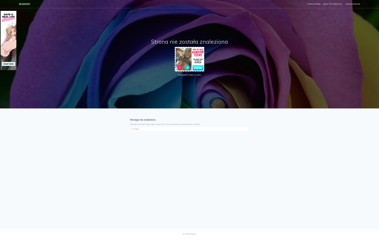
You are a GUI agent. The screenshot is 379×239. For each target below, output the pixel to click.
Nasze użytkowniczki (332, 4)
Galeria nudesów (353, 4)
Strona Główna (314, 4)
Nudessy (24, 4)
